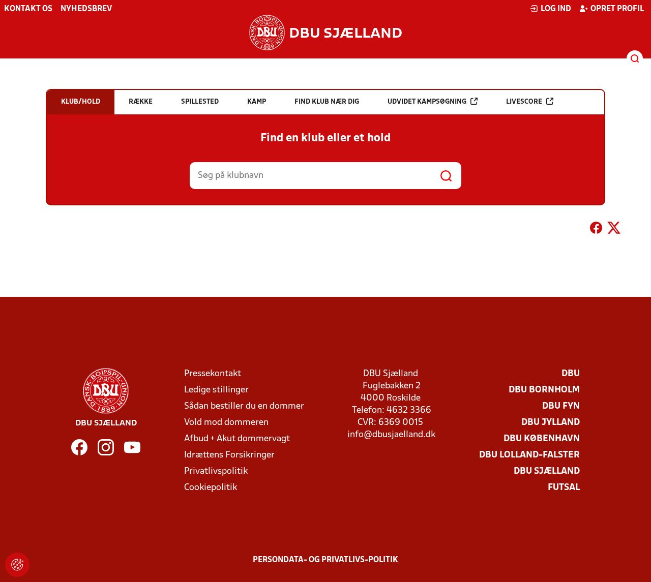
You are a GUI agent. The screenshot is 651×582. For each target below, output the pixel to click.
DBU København (542, 439)
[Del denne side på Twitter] (613, 230)
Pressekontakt (212, 374)
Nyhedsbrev (86, 9)
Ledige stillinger (216, 390)
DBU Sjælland (547, 471)
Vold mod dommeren (226, 422)
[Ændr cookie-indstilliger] (17, 565)
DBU (570, 374)
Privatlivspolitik (216, 471)
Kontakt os (28, 9)
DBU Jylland (550, 422)
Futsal (564, 487)
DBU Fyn (561, 406)
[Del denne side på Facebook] (596, 230)
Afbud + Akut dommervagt (237, 439)
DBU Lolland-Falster (529, 455)
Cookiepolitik (210, 487)
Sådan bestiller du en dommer (244, 406)
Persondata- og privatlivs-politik (325, 560)
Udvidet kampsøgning (427, 102)
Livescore (524, 102)
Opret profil (617, 9)
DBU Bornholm (544, 390)
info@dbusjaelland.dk (391, 435)
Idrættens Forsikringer (229, 455)
